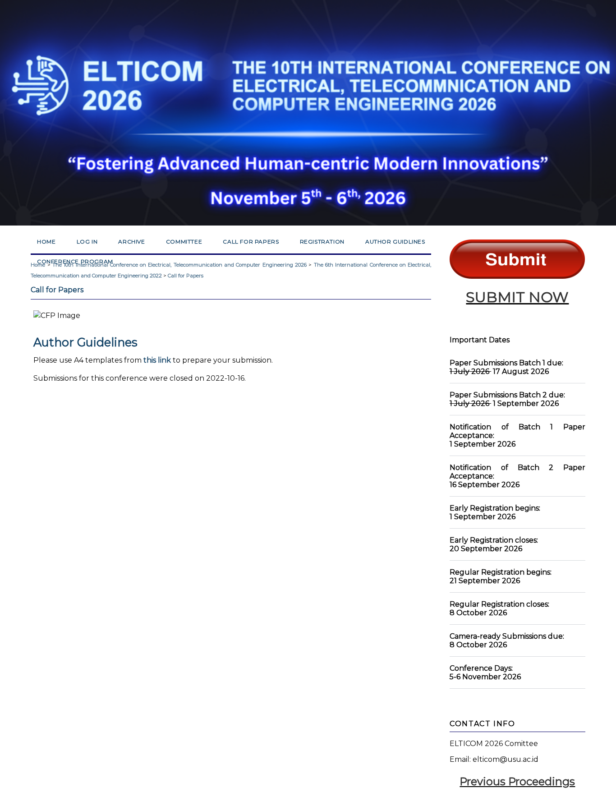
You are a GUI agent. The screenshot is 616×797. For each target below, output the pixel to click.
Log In (87, 241)
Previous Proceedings (517, 781)
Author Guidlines (395, 241)
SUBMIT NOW (517, 297)
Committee (184, 241)
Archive (131, 241)
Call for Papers (251, 241)
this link (157, 360)
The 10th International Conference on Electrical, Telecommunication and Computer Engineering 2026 (179, 265)
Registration (322, 241)
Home (46, 241)
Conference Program (75, 261)
